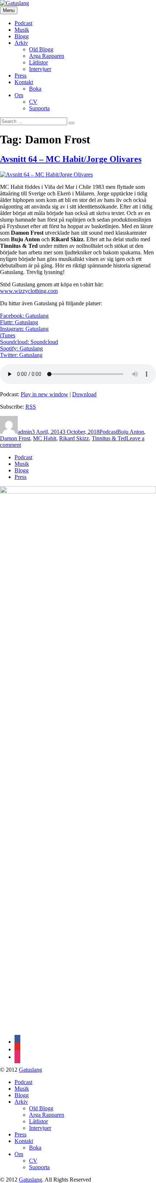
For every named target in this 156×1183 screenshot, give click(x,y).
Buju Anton (130, 432)
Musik (22, 30)
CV (33, 102)
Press (20, 75)
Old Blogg (41, 49)
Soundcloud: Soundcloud (29, 342)
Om (19, 95)
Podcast (23, 23)
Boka (35, 89)
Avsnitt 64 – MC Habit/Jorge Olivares (70, 159)
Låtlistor (38, 62)
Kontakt (24, 82)
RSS (30, 407)
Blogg (22, 36)
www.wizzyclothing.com (29, 291)
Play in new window (44, 394)
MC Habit (44, 438)
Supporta (39, 108)
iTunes (7, 335)
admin (25, 432)
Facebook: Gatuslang (24, 316)
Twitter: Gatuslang (21, 355)
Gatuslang (30, 1070)
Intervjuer (40, 69)
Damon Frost (15, 438)
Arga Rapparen (46, 56)
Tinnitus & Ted (109, 438)
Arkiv (21, 43)
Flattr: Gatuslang (19, 322)
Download (84, 394)
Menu (9, 10)
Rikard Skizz (74, 438)
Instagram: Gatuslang (24, 329)
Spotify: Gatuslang (21, 348)
